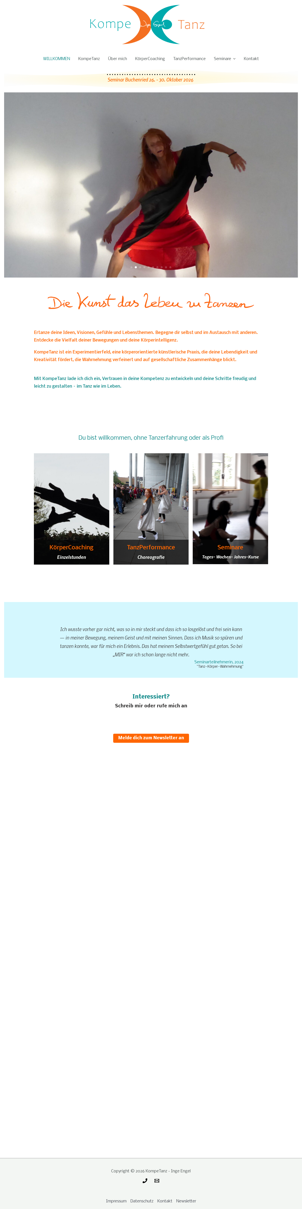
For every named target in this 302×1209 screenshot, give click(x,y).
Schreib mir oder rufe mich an (151, 706)
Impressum (116, 1201)
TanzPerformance (189, 59)
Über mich (117, 59)
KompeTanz (89, 59)
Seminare (222, 59)
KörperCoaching (150, 59)
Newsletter (186, 1201)
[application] (233, 59)
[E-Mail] (156, 1180)
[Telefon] (145, 1180)
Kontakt (251, 59)
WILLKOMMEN (56, 59)
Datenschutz (141, 1201)
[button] (16, 185)
